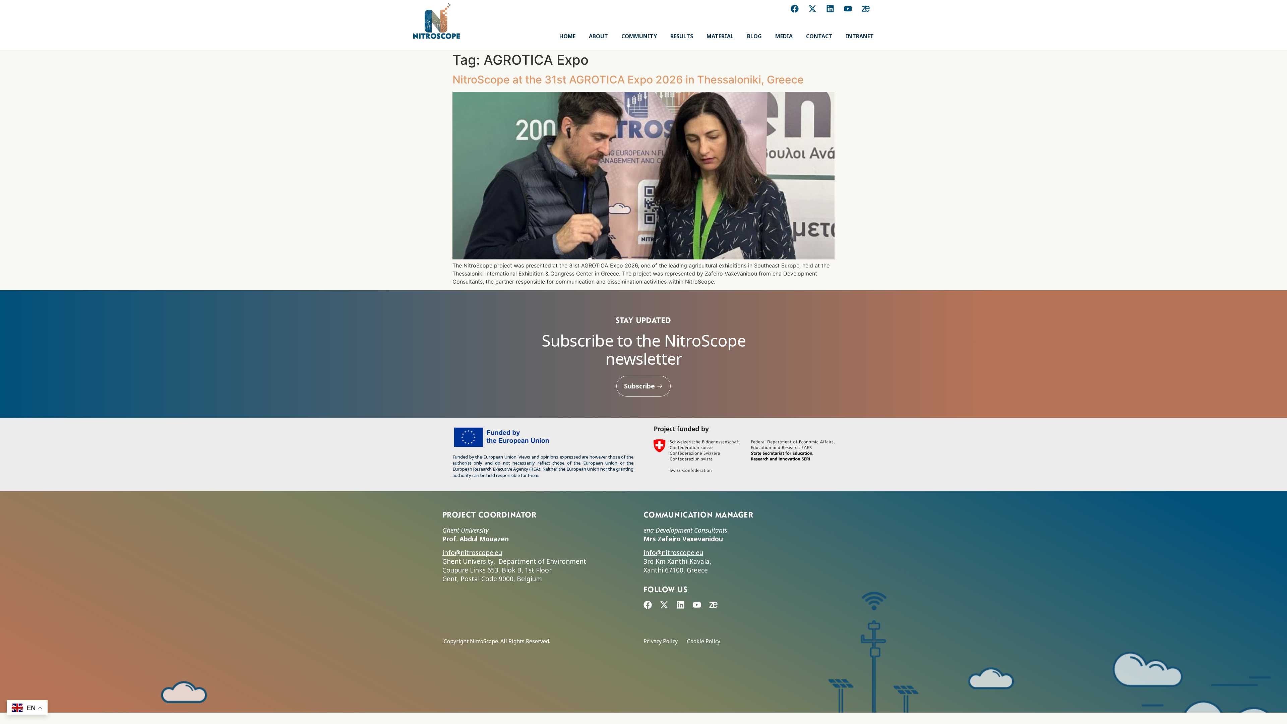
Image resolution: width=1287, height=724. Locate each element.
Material (720, 36)
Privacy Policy (661, 641)
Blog (754, 36)
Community (639, 36)
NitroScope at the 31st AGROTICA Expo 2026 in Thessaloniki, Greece (628, 79)
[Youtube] (848, 9)
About (598, 36)
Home (567, 36)
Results (681, 36)
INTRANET (860, 36)
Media (784, 36)
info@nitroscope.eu (472, 552)
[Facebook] (795, 9)
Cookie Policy (703, 641)
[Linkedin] (830, 9)
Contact (819, 36)
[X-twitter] (812, 9)
